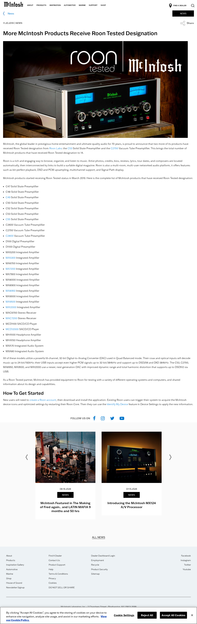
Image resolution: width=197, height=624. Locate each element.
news (11, 13)
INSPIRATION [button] (55, 5)
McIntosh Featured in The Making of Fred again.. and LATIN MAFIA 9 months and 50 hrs (65, 507)
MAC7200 (11, 318)
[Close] (192, 615)
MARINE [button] (82, 5)
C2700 (114, 148)
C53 (70, 148)
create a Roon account (43, 399)
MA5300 (11, 257)
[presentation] (65, 475)
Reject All (147, 615)
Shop (9, 578)
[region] (98, 615)
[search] (192, 6)
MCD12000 (12, 329)
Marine (9, 573)
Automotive (12, 569)
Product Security (99, 569)
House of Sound (14, 582)
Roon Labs (55, 148)
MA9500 (11, 301)
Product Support (57, 564)
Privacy (52, 578)
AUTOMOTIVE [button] (70, 5)
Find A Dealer (55, 555)
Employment (97, 560)
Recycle (95, 564)
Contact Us (54, 560)
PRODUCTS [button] (41, 5)
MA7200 (10, 268)
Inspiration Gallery (15, 564)
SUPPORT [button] (93, 5)
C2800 (10, 235)
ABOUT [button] (30, 5)
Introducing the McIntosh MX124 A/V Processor (131, 505)
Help (51, 569)
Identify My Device (117, 404)
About (9, 555)
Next (170, 457)
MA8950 (11, 290)
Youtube (187, 569)
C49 (8, 197)
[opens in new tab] (94, 418)
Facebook (186, 555)
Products (10, 560)
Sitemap (95, 573)
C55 (8, 219)
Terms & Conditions (58, 573)
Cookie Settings (124, 615)
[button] (187, 23)
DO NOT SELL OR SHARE (62, 587)
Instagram (186, 560)
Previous (27, 457)
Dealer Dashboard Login (103, 555)
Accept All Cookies (173, 615)
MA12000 (11, 307)
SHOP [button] (103, 5)
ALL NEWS (98, 537)
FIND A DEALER (179, 5)
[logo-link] (13, 3)
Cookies (53, 582)
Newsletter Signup (15, 587)
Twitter (187, 564)
